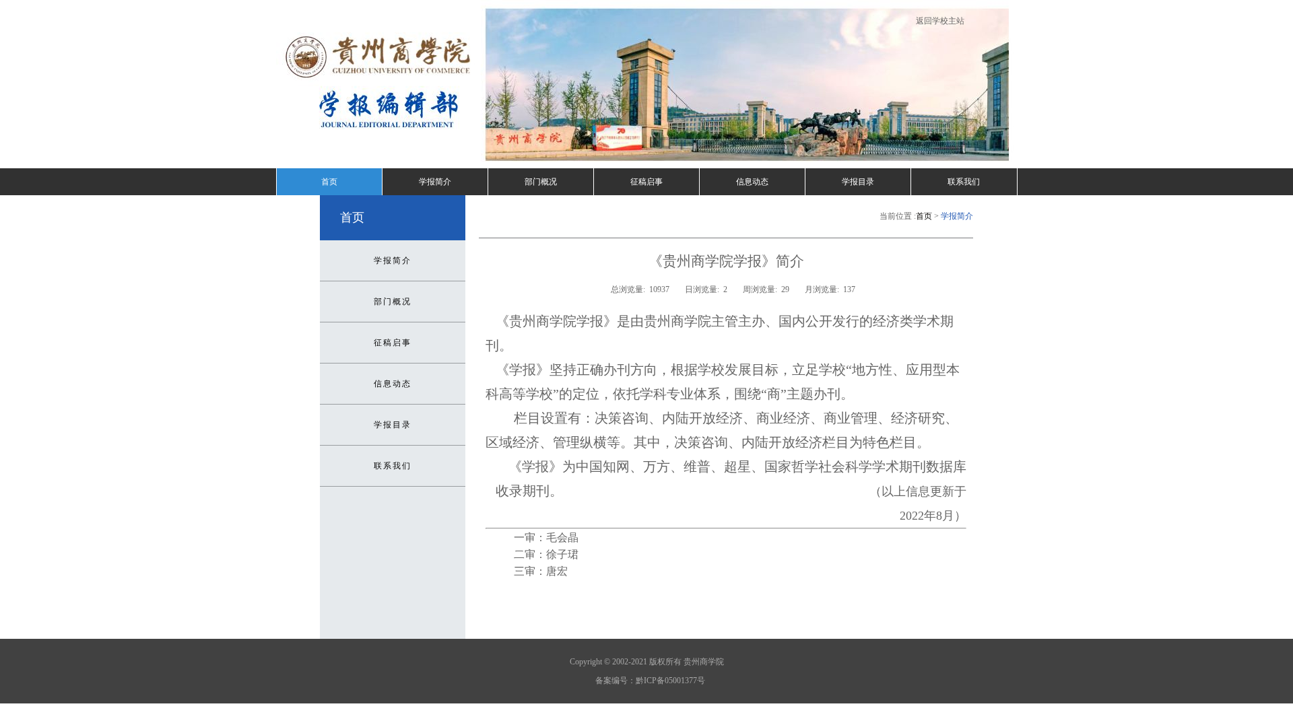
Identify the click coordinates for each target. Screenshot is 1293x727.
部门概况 (541, 181)
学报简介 (435, 181)
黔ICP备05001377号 (670, 680)
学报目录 (858, 181)
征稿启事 (646, 181)
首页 (329, 181)
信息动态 (752, 181)
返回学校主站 (940, 21)
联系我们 (964, 181)
